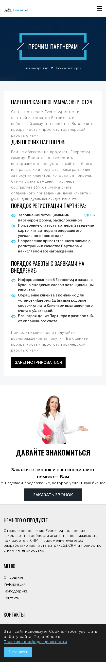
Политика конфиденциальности (35, 642)
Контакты (11, 598)
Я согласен (18, 652)
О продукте (13, 577)
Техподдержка (16, 591)
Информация (14, 584)
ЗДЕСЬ (89, 215)
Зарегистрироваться (38, 362)
